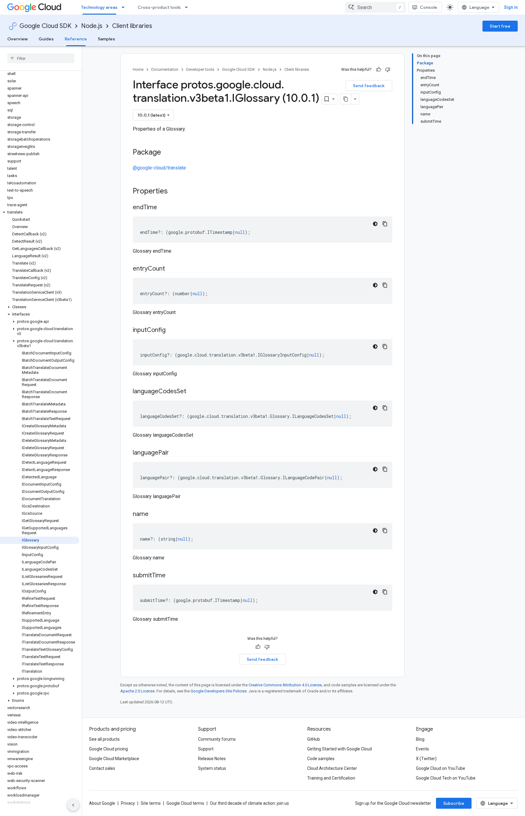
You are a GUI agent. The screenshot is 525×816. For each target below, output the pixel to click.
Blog (420, 739)
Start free (500, 26)
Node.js (91, 26)
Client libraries (132, 26)
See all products (104, 739)
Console (428, 7)
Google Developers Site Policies (218, 691)
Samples (106, 39)
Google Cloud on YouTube (440, 768)
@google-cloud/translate (159, 168)
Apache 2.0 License (137, 691)
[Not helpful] (387, 69)
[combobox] (375, 7)
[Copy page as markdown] (345, 99)
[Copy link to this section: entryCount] (171, 269)
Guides (46, 39)
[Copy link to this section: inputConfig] (172, 330)
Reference (76, 39)
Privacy (128, 803)
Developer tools (200, 69)
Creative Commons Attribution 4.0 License (285, 685)
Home (138, 69)
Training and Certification (331, 778)
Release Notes (212, 758)
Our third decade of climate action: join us (249, 803)
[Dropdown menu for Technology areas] (125, 7)
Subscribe (453, 803)
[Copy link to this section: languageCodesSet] (192, 391)
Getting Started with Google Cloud (339, 748)
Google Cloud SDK (45, 26)
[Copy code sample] (385, 224)
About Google (102, 803)
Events (422, 748)
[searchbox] (40, 58)
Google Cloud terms (185, 803)
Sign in (511, 7)
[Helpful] (378, 69)
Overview (17, 39)
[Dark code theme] (375, 224)
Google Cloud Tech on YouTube (445, 778)
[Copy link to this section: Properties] (176, 191)
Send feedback (369, 85)
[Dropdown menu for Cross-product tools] (188, 7)
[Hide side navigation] (73, 805)
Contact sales (102, 768)
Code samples (321, 758)
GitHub (313, 739)
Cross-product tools (159, 7)
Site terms (151, 803)
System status (212, 768)
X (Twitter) (426, 758)
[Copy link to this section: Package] (167, 152)
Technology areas (99, 7)
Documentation (164, 69)
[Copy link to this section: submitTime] (172, 575)
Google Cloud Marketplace (114, 758)
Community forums (217, 739)
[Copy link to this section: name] (155, 514)
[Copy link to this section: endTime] (163, 207)
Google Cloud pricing (108, 748)
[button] (39, 212)
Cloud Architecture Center (332, 768)
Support (206, 748)
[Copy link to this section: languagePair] (175, 453)
